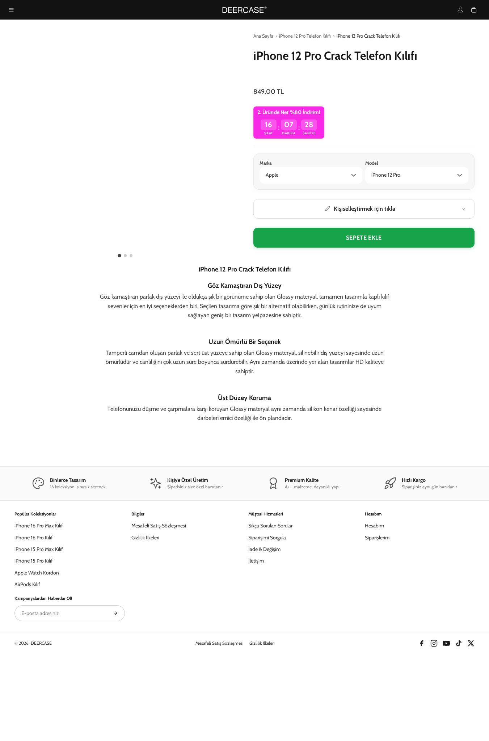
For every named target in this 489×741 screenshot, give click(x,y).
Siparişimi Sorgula (267, 614)
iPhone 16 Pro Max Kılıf (38, 602)
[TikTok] (458, 720)
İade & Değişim (264, 626)
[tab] (119, 255)
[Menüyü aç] (11, 9)
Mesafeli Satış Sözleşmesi (158, 602)
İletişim (256, 638)
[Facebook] (421, 720)
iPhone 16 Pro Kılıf (33, 614)
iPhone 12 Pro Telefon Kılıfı (305, 36)
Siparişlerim (377, 614)
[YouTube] (446, 720)
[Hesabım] (460, 10)
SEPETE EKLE (364, 237)
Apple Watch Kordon (36, 649)
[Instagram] (434, 720)
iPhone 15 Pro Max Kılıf (38, 626)
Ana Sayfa (263, 36)
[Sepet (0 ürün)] (473, 9)
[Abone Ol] (115, 690)
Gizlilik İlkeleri (145, 614)
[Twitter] (471, 720)
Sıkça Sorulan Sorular (270, 602)
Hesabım (374, 602)
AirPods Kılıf (27, 661)
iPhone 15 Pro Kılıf (33, 638)
